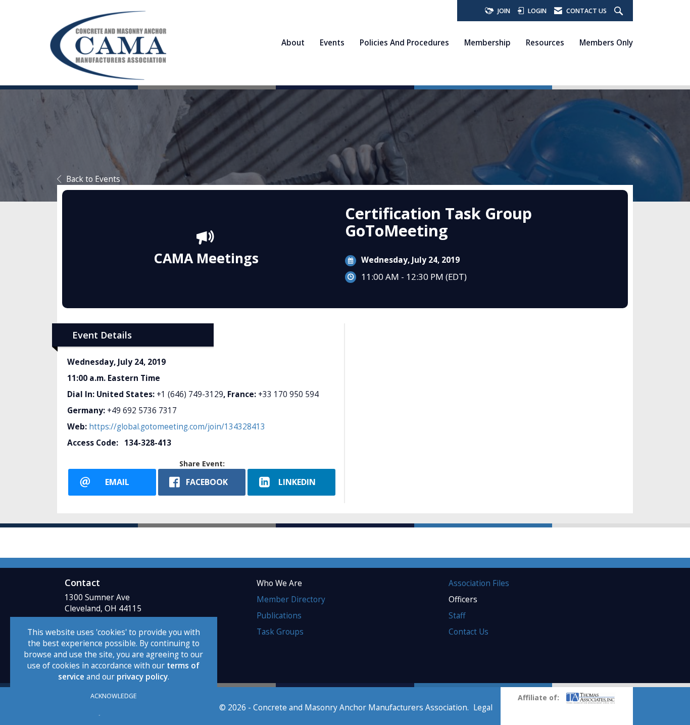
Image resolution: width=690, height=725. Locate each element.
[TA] (590, 697)
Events (332, 42)
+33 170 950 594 (288, 394)
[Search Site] (619, 11)
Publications (279, 615)
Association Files (479, 583)
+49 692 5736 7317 (142, 410)
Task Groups (280, 631)
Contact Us (468, 631)
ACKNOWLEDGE (113, 696)
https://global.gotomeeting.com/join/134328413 (177, 426)
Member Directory (291, 599)
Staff (457, 615)
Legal (482, 707)
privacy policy (142, 676)
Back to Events (93, 179)
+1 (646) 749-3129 (190, 394)
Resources (545, 42)
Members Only (606, 42)
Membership (487, 42)
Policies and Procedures (404, 42)
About (293, 42)
